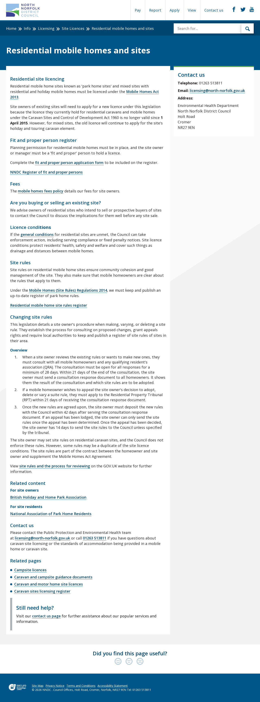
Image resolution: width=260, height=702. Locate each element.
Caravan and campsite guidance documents (53, 577)
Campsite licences (30, 569)
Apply (175, 10)
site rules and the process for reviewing (54, 466)
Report (155, 10)
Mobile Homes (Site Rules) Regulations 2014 (68, 290)
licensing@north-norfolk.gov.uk (42, 538)
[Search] (247, 28)
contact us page (46, 616)
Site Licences (73, 28)
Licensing (46, 28)
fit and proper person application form (69, 162)
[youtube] (252, 9)
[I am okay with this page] (130, 661)
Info (27, 28)
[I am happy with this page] (119, 661)
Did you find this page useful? (130, 653)
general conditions (37, 234)
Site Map (37, 686)
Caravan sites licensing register (42, 591)
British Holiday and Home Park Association (48, 497)
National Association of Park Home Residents (50, 513)
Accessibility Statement (113, 686)
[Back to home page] (23, 10)
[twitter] (243, 9)
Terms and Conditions (80, 686)
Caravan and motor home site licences (48, 584)
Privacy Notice (55, 686)
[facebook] (233, 9)
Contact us (213, 10)
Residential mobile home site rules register (48, 305)
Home (11, 28)
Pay (138, 10)
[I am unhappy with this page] (140, 661)
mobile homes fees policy (40, 191)
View (192, 10)
